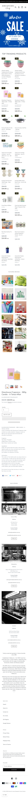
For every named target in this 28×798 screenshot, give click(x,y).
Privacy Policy (6, 733)
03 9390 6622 (14, 576)
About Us (5, 708)
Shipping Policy (6, 740)
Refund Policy (6, 737)
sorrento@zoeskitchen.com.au (14, 640)
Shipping (9, 402)
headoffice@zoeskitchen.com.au (14, 535)
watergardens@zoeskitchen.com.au (14, 579)
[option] (7, 386)
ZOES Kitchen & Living (10, 791)
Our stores (5, 715)
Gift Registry (6, 719)
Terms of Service (7, 744)
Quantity (3, 407)
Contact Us (5, 712)
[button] (14, 418)
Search (4, 704)
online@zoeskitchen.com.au (14, 532)
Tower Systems (22, 791)
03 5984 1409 (14, 637)
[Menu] (25, 7)
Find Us (14, 538)
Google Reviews (7, 723)
